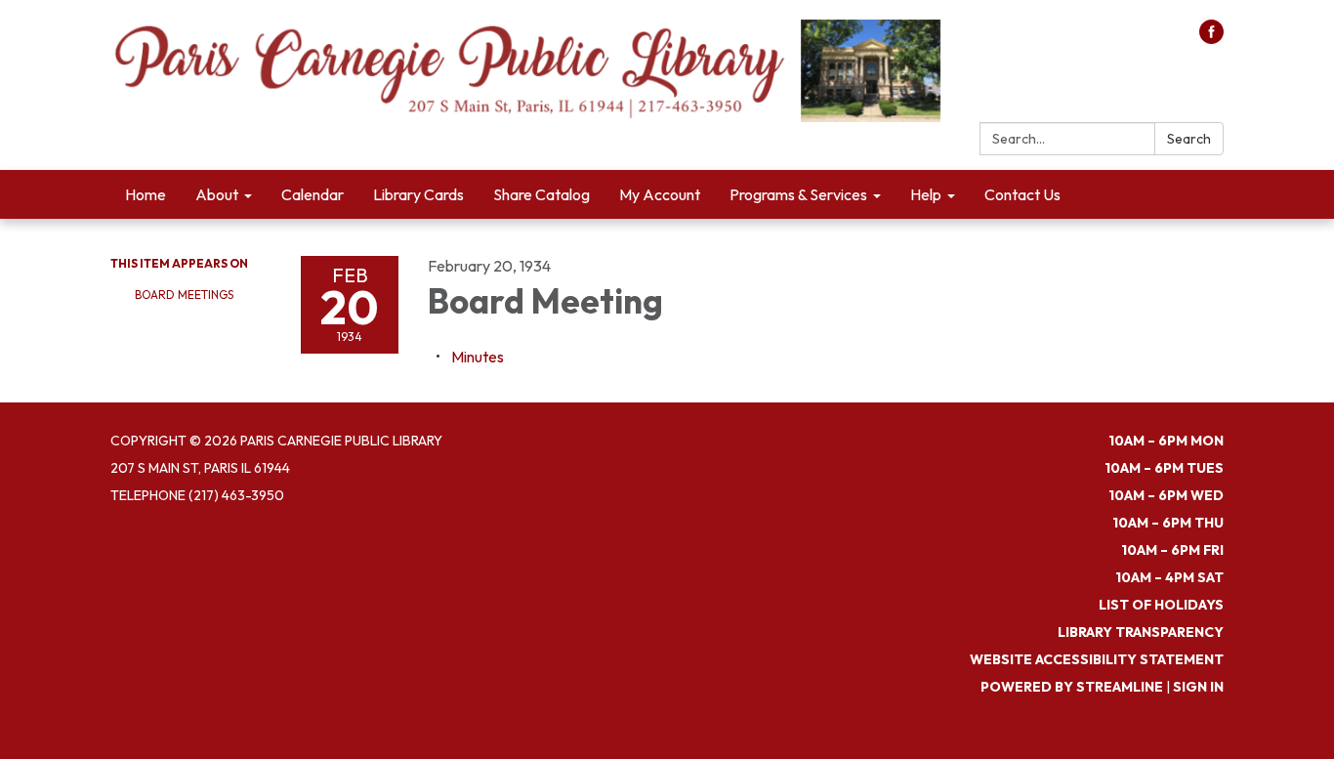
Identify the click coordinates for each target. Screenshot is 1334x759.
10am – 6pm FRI (1172, 550)
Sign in (1198, 687)
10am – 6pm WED (1166, 495)
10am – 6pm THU (1168, 522)
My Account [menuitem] (659, 194)
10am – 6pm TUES (1164, 468)
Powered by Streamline (1071, 687)
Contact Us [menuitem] (1022, 194)
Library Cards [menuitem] (418, 194)
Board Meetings (184, 294)
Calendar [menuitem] (312, 194)
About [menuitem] (216, 194)
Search (1189, 139)
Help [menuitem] (925, 194)
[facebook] (1211, 38)
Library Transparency (1141, 632)
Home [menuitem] (145, 194)
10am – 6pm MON (1166, 440)
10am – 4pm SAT (1169, 577)
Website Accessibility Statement (1097, 659)
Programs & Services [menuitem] (798, 194)
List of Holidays (1161, 604)
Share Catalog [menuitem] (541, 194)
